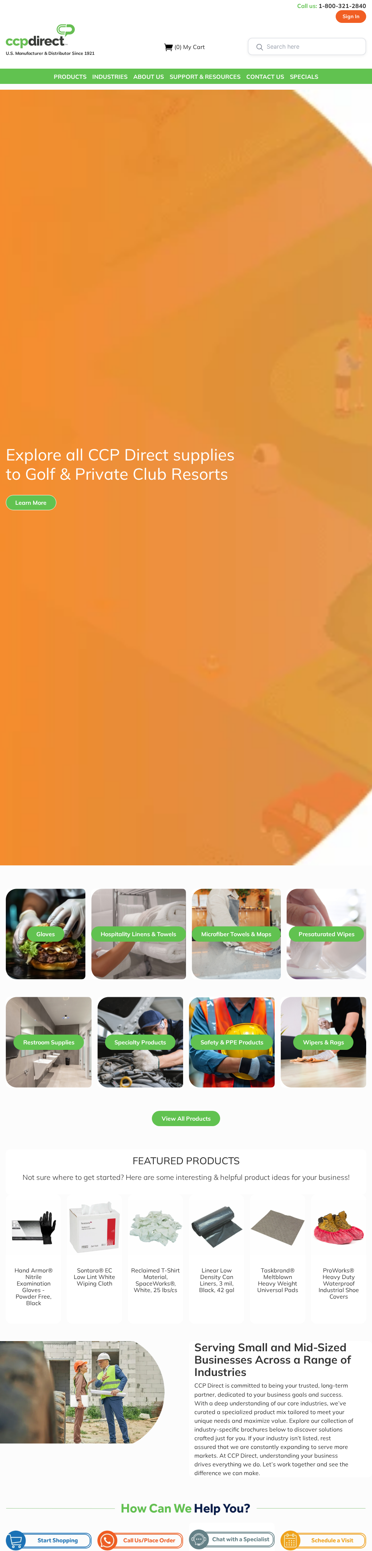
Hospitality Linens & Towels (138, 934)
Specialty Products (140, 1042)
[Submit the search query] (259, 46)
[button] (70, 76)
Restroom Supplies (48, 1042)
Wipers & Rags (323, 1042)
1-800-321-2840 (342, 5)
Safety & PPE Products (232, 1042)
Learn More (30, 502)
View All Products (186, 1118)
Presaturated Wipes (327, 934)
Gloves (45, 934)
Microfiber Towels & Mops (236, 934)
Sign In (351, 16)
